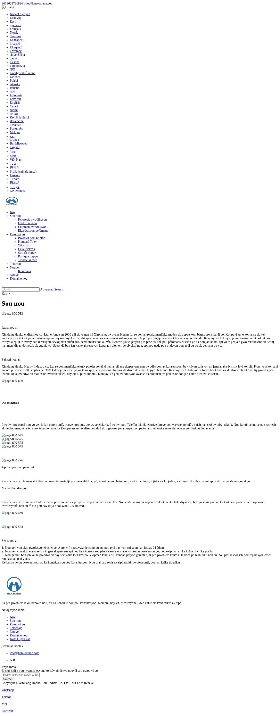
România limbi (19, 117)
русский (15, 25)
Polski (14, 80)
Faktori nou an (27, 223)
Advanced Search (51, 289)
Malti (13, 156)
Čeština (14, 62)
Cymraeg (16, 51)
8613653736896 (12, 3)
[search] (3, 286)
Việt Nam (16, 159)
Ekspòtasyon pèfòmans (33, 230)
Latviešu (15, 99)
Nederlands (17, 190)
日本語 (15, 182)
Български (17, 40)
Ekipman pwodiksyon (32, 227)
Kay (12, 212)
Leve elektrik (26, 249)
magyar (14, 147)
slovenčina (17, 121)
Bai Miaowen (18, 143)
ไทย (13, 151)
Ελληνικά (16, 47)
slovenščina (17, 54)
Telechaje (16, 263)
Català (14, 106)
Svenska (15, 36)
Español (15, 175)
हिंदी (12, 69)
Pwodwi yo (17, 234)
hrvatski (15, 43)
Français (15, 29)
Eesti (13, 21)
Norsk (14, 32)
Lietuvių (15, 17)
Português (16, 128)
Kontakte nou (18, 278)
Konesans (24, 271)
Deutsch (15, 77)
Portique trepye (28, 256)
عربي (13, 163)
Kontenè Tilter (27, 241)
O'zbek (14, 139)
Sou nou (15, 215)
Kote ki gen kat (20, 639)
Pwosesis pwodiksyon (32, 219)
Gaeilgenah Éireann (22, 73)
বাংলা (12, 91)
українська (17, 65)
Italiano (14, 88)
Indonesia (16, 95)
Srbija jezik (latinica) (23, 171)
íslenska (15, 84)
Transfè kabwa (27, 260)
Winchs (23, 245)
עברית (14, 113)
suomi (14, 110)
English (15, 102)
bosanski (15, 124)
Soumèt (8, 679)
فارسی (14, 187)
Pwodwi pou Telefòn (31, 238)
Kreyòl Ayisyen (20, 14)
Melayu (15, 132)
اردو (12, 136)
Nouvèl (14, 267)
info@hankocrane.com (38, 3)
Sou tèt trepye (27, 252)
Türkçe (14, 179)
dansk (13, 58)
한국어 (15, 167)
